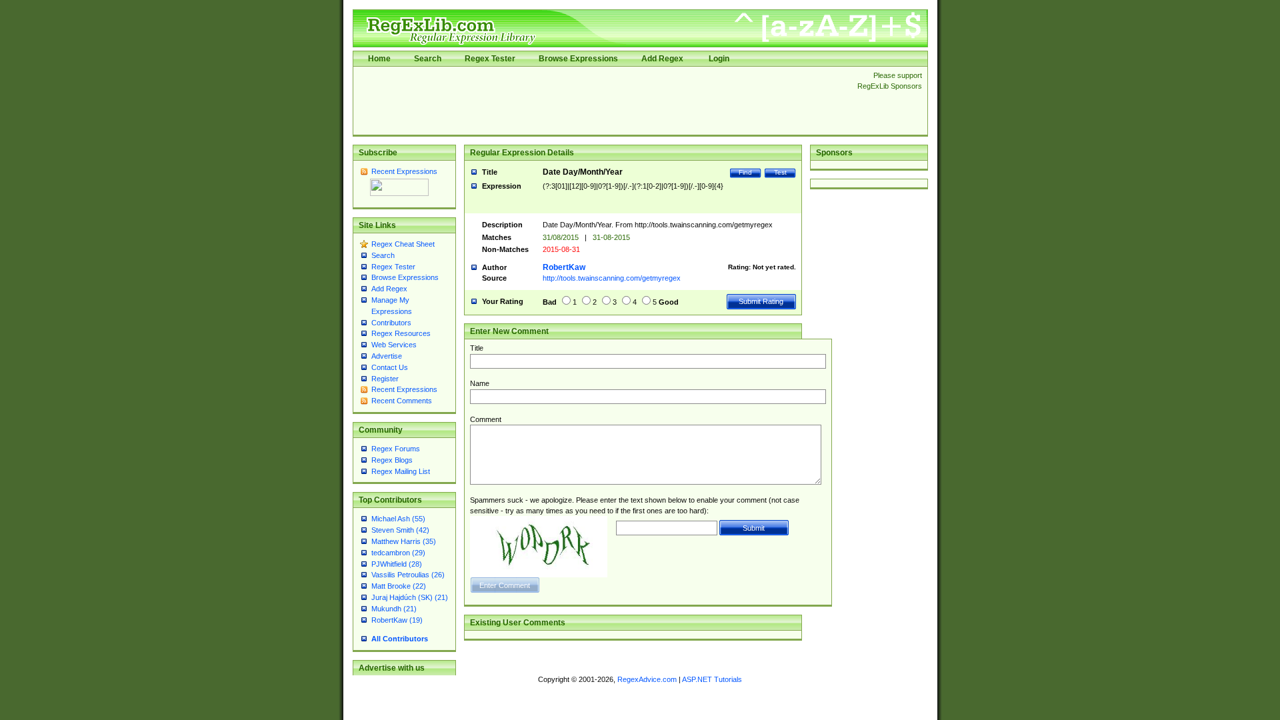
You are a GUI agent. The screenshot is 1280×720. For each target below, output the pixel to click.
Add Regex (662, 58)
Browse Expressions (578, 58)
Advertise (386, 356)
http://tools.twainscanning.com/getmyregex (612, 278)
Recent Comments (401, 401)
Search (427, 58)
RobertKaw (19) (397, 620)
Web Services (394, 345)
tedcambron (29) (398, 553)
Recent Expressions (404, 171)
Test (780, 172)
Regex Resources (401, 333)
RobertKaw (564, 267)
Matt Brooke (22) (398, 586)
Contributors (391, 323)
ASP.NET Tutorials (712, 679)
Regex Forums (395, 449)
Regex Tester (490, 58)
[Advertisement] (601, 101)
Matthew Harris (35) (403, 541)
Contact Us (389, 367)
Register (385, 379)
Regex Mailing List (400, 471)
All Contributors (399, 639)
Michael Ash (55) (398, 519)
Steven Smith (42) (400, 530)
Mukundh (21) (394, 609)
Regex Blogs (392, 460)
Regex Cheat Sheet (403, 244)
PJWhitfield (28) (396, 564)
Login (719, 58)
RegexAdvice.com (647, 679)
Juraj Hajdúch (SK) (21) (409, 597)
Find (745, 172)
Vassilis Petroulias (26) (408, 575)
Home (379, 58)
